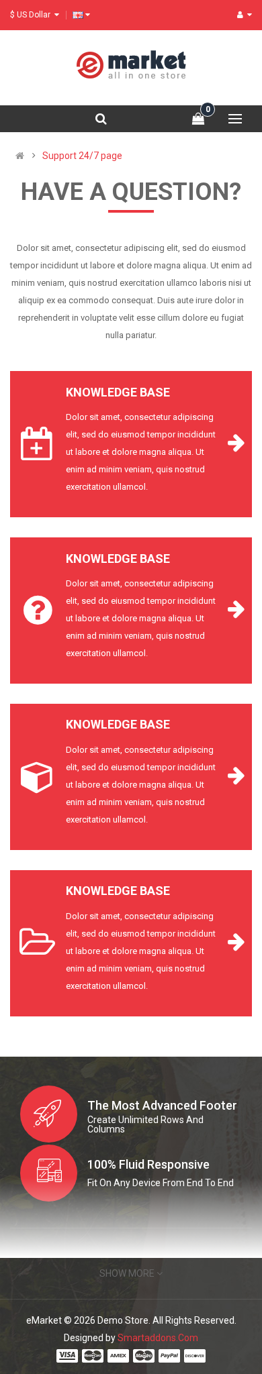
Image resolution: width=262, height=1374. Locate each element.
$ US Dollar (32, 14)
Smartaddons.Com (158, 1337)
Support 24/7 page (82, 155)
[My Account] (244, 14)
